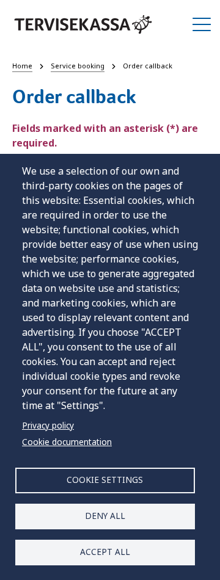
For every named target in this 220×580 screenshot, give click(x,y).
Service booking (78, 65)
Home (22, 65)
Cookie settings (105, 479)
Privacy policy (48, 425)
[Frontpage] (83, 24)
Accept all (105, 551)
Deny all (105, 515)
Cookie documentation (67, 442)
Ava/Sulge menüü (201, 24)
